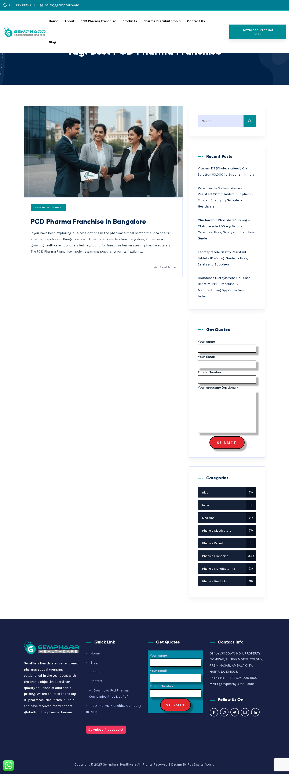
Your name (206, 342)
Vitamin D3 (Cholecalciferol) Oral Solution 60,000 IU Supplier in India (226, 171)
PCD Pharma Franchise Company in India (113, 709)
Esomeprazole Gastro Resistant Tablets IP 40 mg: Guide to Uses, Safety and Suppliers (223, 258)
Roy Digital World (201, 764)
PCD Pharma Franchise (98, 21)
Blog (52, 42)
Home (53, 21)
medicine (227, 518)
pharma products (227, 581)
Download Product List (258, 31)
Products (129, 21)
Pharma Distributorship (162, 21)
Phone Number (209, 372)
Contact (97, 681)
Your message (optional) (218, 387)
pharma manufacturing (227, 569)
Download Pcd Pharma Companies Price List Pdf (109, 693)
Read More (168, 267)
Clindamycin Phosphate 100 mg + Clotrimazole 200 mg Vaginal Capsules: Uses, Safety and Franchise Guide (226, 229)
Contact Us (196, 21)
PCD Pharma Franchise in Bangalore (88, 221)
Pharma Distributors (227, 530)
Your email (206, 357)
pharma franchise (48, 207)
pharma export (226, 543)
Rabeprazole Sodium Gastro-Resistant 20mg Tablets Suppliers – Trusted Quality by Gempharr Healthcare (225, 197)
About (69, 21)
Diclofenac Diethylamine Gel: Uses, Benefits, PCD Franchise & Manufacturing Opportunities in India (224, 287)
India (227, 505)
